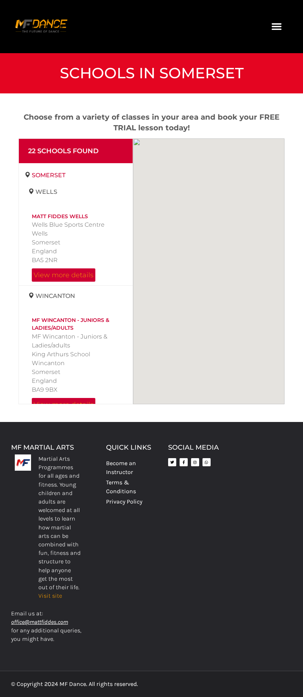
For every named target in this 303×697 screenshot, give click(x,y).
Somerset (48, 175)
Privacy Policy (124, 501)
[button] (276, 26)
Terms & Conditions (121, 487)
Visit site (50, 595)
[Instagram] (195, 462)
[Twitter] (172, 462)
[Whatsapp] (206, 462)
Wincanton (55, 295)
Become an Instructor (121, 467)
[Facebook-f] (184, 462)
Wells (46, 191)
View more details (63, 275)
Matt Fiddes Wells (60, 216)
